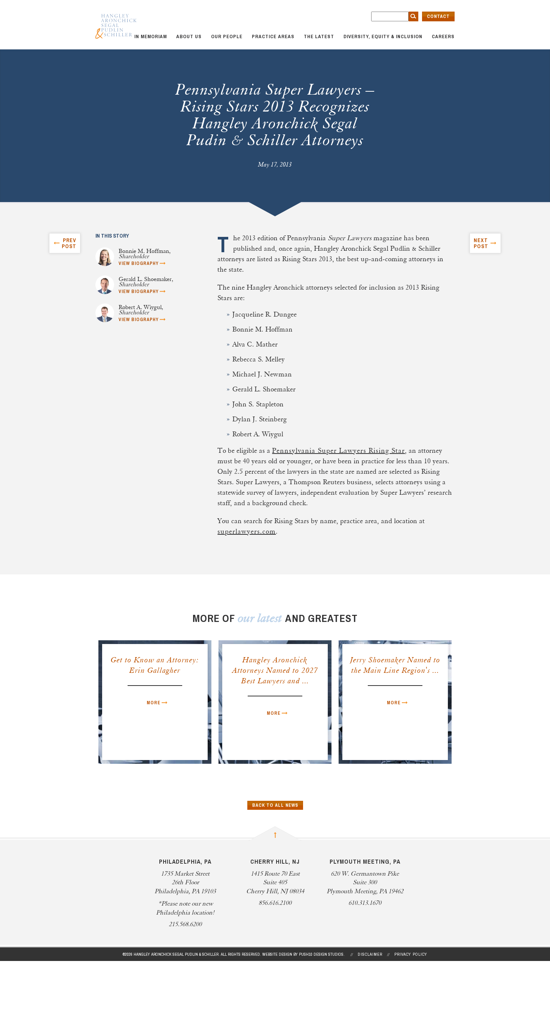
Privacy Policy (410, 954)
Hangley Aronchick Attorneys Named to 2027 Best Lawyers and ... (275, 671)
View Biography (139, 263)
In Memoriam (150, 36)
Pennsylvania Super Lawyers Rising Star (338, 451)
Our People (226, 36)
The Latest (319, 36)
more (154, 703)
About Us (189, 36)
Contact (438, 16)
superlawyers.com (246, 531)
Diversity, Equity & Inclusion (382, 36)
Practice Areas (273, 36)
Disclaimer (370, 954)
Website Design (277, 954)
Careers (443, 36)
